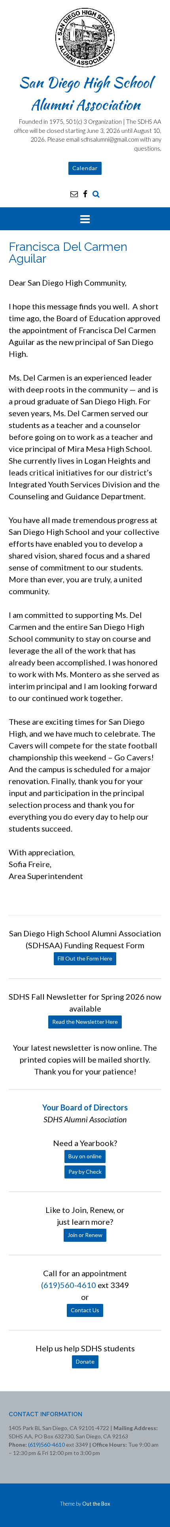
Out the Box (96, 1503)
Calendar (85, 168)
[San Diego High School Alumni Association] (85, 37)
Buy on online (85, 1156)
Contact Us (85, 1310)
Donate (85, 1361)
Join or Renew (85, 1234)
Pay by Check (85, 1171)
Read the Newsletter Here (85, 1021)
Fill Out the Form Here (85, 958)
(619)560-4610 (68, 1285)
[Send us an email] (74, 193)
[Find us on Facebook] (85, 193)
